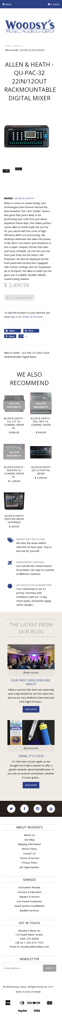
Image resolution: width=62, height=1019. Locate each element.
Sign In (14, 316)
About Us (29, 835)
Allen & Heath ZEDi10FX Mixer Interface (14, 519)
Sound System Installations (29, 905)
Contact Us (29, 853)
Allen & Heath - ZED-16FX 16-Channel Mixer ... (40, 423)
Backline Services (29, 910)
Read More (31, 709)
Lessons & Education (29, 892)
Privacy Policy (29, 862)
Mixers (17, 45)
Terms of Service (29, 858)
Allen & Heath (24, 198)
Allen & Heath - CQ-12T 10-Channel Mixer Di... (14, 423)
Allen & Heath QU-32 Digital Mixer (40, 470)
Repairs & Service (29, 896)
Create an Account (32, 316)
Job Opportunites (29, 867)
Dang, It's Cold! (31, 756)
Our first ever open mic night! (31, 682)
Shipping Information (29, 844)
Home (8, 45)
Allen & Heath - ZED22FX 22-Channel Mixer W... (14, 471)
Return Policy (29, 848)
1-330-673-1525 (33, 942)
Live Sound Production (29, 901)
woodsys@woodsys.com (35, 946)
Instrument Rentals (29, 887)
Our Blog (29, 839)
